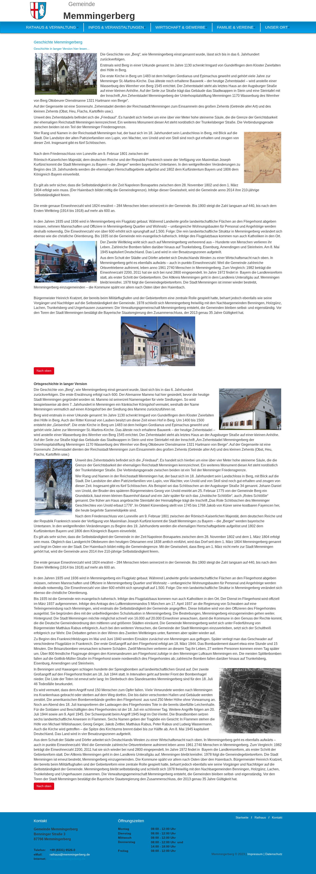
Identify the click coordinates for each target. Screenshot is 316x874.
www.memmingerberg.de (68, 858)
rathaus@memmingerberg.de (70, 854)
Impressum (255, 854)
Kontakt (277, 817)
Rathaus (260, 817)
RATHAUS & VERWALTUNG (51, 27)
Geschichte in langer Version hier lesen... (61, 48)
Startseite (242, 817)
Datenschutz (273, 854)
